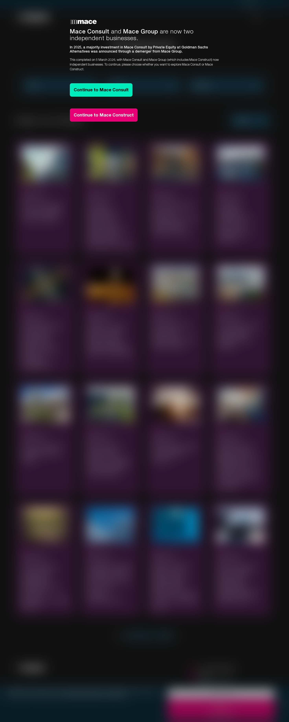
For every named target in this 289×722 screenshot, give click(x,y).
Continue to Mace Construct (104, 114)
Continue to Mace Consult (101, 89)
